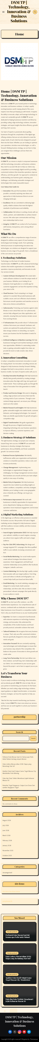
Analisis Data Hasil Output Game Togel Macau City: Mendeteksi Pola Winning (19, 980)
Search (19, 732)
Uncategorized (7, 872)
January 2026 (7, 845)
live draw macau (14, 891)
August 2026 (7, 820)
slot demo (6, 891)
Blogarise (25, 1039)
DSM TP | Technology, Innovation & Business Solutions (19, 1021)
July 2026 (6, 825)
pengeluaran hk (7, 901)
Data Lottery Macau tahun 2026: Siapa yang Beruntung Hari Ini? (18, 957)
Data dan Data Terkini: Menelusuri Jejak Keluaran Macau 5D (19, 1000)
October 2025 (7, 855)
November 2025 (8, 850)
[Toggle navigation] (3, 12)
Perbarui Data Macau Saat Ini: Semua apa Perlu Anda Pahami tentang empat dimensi (18, 937)
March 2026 (7, 835)
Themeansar (34, 1039)
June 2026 (6, 830)
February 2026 (7, 840)
